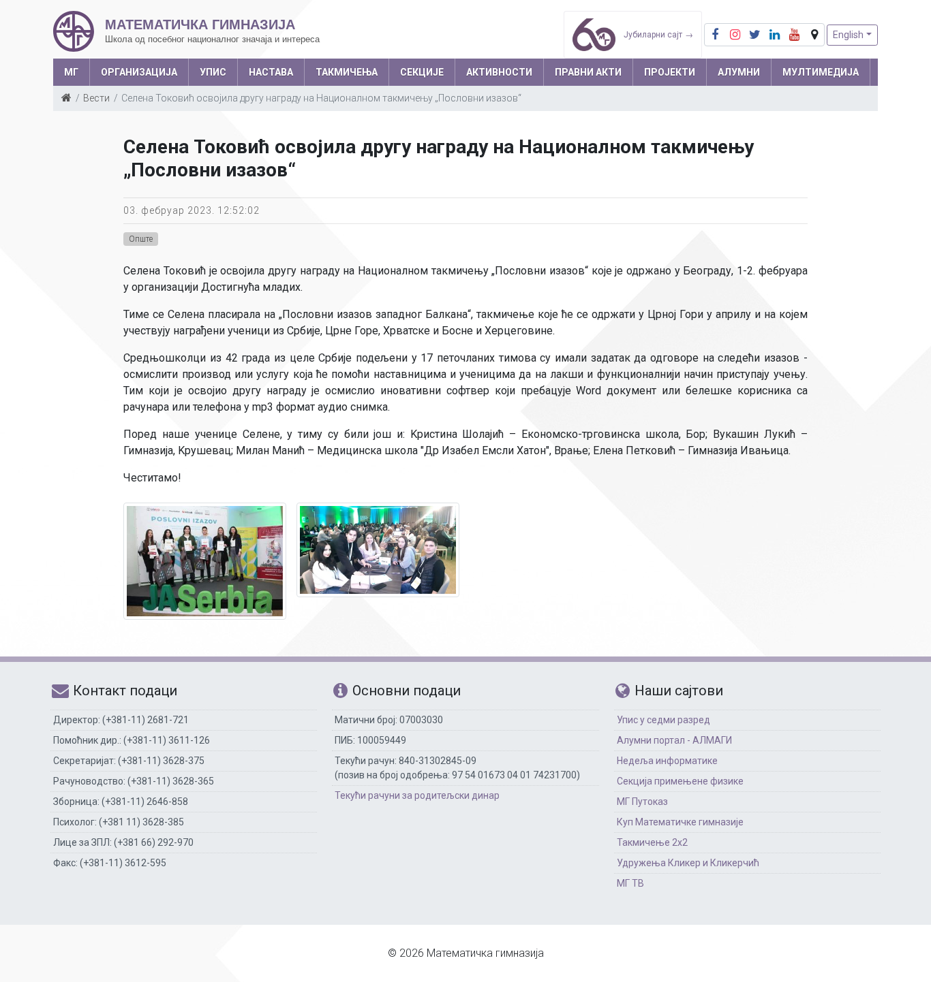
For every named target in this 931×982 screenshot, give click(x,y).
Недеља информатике (667, 760)
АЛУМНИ (739, 72)
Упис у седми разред (663, 719)
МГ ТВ (630, 883)
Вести (96, 98)
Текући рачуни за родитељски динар (417, 795)
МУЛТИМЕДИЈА (820, 72)
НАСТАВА (271, 72)
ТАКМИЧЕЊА (347, 72)
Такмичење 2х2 (652, 842)
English (848, 34)
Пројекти (669, 72)
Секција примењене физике (680, 781)
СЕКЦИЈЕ (422, 72)
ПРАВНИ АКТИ (588, 72)
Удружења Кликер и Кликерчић (688, 862)
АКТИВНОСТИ (499, 72)
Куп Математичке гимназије (680, 822)
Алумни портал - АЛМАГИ (674, 740)
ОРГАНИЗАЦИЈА (139, 72)
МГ (71, 72)
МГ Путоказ (642, 801)
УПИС (213, 72)
